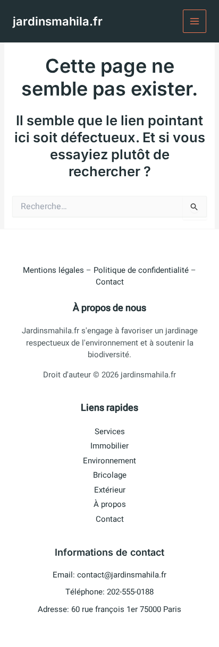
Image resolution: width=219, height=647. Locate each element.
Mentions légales (53, 270)
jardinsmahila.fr (58, 21)
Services (110, 431)
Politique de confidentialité (141, 270)
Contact (110, 282)
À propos (110, 504)
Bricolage (110, 475)
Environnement (109, 461)
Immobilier (109, 446)
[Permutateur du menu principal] (195, 21)
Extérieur (109, 490)
